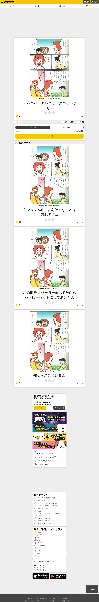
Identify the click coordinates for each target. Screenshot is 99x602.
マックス (39, 532)
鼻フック (39, 537)
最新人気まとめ (41, 600)
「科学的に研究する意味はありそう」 (46, 498)
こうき (38, 550)
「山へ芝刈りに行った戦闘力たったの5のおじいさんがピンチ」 (50, 514)
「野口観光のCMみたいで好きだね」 (46, 523)
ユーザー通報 (80, 122)
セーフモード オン (40, 408)
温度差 (38, 553)
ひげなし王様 (80, 131)
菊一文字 (39, 540)
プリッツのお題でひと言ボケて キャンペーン (46, 460)
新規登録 (86, 2)
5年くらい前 (80, 116)
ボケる (37, 6)
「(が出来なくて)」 (41, 500)
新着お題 (51, 600)
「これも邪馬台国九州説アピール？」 (46, 520)
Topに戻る (92, 589)
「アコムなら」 (40, 511)
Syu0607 (39, 535)
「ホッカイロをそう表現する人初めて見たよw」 (49, 506)
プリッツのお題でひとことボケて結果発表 (46, 456)
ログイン (94, 2)
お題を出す (62, 6)
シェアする (18, 122)
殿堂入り (27, 600)
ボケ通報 (64, 122)
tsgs (38, 556)
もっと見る (49, 136)
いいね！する (41, 566)
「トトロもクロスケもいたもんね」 (45, 508)
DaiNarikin (39, 543)
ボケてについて (66, 600)
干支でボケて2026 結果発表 (42, 464)
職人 (87, 6)
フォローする (40, 568)
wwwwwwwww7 (41, 545)
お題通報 (72, 122)
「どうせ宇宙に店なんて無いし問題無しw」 (48, 503)
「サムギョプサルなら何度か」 (44, 518)
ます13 (38, 548)
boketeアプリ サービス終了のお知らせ (45, 452)
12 (20, 222)
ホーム (12, 6)
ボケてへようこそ (59, 408)
